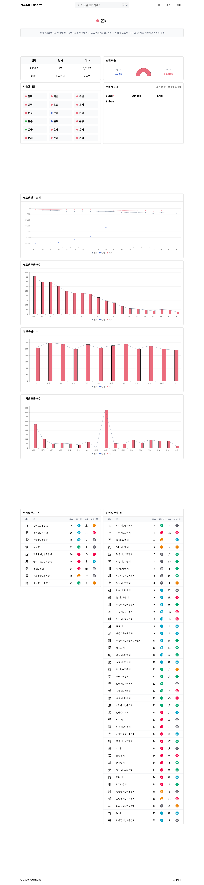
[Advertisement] (102, 46)
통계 (179, 5)
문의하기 (177, 879)
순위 (168, 5)
